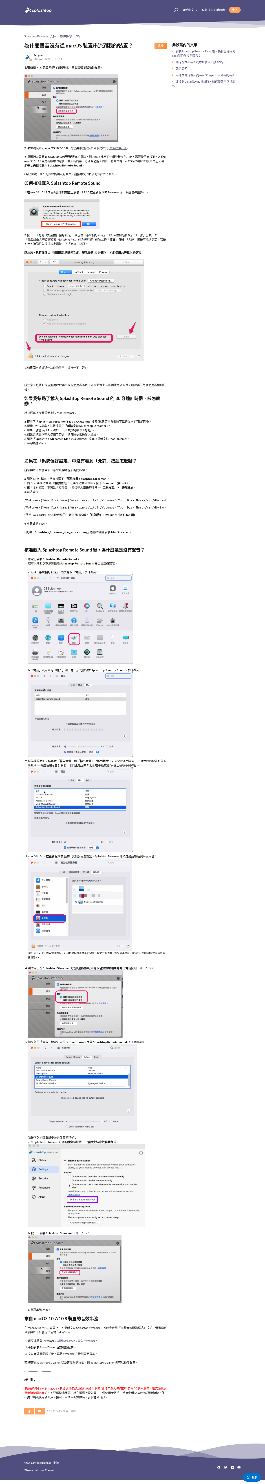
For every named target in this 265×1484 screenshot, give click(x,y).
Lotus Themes (46, 1470)
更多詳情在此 (118, 148)
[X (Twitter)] (224, 1468)
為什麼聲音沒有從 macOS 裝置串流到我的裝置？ (207, 75)
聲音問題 (181, 68)
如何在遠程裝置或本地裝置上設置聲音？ (202, 62)
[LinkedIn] (231, 1468)
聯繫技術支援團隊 (213, 10)
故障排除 (66, 36)
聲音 (79, 36)
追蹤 (161, 45)
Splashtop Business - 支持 (40, 36)
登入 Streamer (86, 1340)
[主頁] (38, 10)
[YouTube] (238, 1468)
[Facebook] (217, 1468)
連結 (112, 174)
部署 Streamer (66, 1340)
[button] (174, 10)
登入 (235, 10)
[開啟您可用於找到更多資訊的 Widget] (252, 1477)
